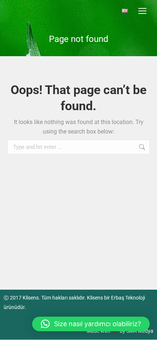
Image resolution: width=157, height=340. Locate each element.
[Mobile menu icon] (142, 11)
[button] (91, 324)
